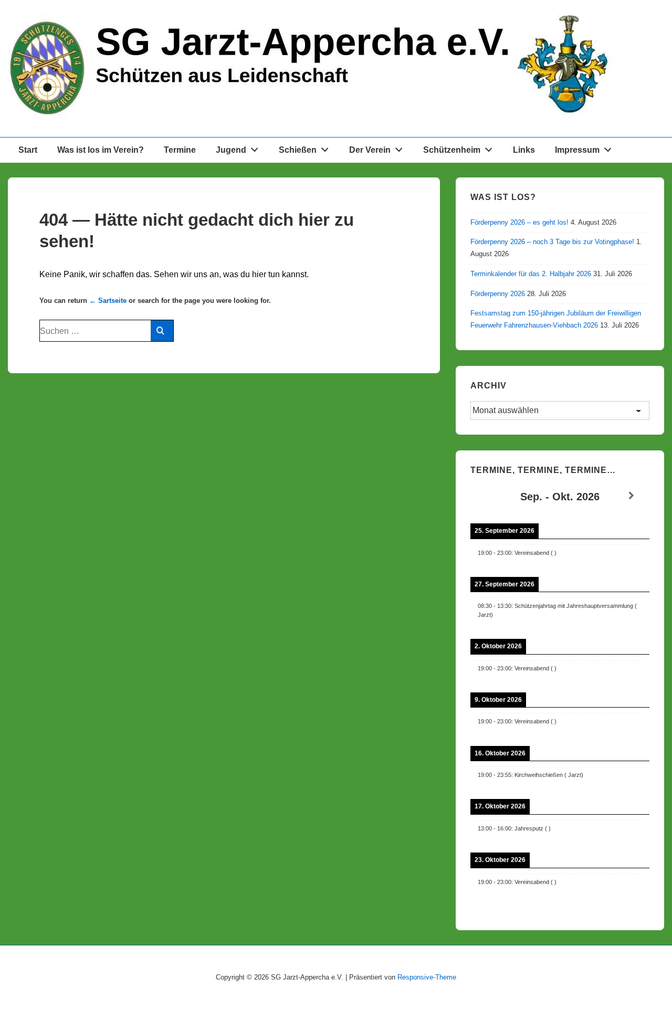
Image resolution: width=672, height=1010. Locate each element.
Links (524, 149)
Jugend (231, 149)
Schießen (298, 149)
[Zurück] (488, 495)
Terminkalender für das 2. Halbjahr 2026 (530, 274)
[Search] (162, 330)
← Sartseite (108, 300)
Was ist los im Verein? (100, 149)
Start (27, 149)
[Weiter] (631, 495)
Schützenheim (451, 149)
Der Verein (370, 149)
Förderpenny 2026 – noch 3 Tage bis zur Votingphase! (552, 242)
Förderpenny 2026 (497, 294)
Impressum (577, 149)
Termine (180, 149)
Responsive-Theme (426, 977)
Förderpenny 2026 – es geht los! (519, 222)
